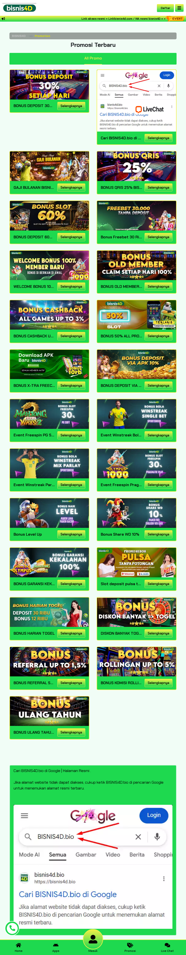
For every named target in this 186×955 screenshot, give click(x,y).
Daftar (165, 8)
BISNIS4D (19, 36)
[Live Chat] (152, 109)
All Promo (93, 58)
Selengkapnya (71, 106)
